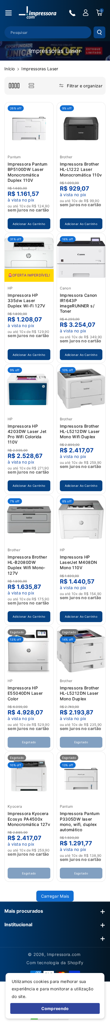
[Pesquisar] (99, 32)
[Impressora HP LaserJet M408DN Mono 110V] (81, 519)
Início (9, 68)
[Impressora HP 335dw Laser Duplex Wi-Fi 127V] (29, 257)
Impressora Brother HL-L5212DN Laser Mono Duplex (79, 693)
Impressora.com (64, 954)
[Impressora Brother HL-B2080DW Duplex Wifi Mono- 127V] (29, 519)
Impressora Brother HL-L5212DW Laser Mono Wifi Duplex (80, 431)
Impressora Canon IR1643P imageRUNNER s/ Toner (78, 303)
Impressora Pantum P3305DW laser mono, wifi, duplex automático (80, 821)
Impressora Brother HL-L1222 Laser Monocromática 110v (81, 169)
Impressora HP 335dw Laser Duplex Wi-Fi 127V (26, 300)
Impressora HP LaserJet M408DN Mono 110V (78, 562)
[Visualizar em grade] (14, 85)
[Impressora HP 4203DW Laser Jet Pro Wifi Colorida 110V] (29, 388)
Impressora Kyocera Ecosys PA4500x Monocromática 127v (29, 819)
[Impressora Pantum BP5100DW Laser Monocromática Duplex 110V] (29, 126)
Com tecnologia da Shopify (55, 962)
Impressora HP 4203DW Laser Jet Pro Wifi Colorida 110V (27, 434)
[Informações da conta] (85, 12)
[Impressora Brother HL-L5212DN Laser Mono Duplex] (81, 650)
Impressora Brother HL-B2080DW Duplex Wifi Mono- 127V (27, 565)
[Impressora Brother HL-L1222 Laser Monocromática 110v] (81, 126)
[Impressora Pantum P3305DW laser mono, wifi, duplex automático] (81, 776)
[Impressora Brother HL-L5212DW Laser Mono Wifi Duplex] (81, 388)
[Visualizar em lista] (31, 85)
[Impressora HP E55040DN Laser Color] (29, 650)
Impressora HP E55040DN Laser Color (25, 693)
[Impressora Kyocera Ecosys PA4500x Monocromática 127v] (29, 776)
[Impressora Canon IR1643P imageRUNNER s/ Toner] (81, 257)
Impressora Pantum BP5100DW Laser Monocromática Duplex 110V (28, 172)
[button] (8, 13)
